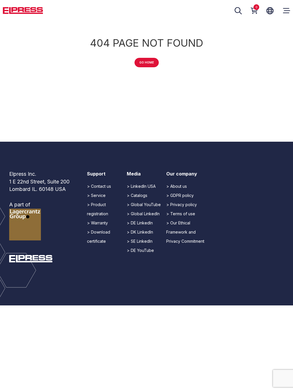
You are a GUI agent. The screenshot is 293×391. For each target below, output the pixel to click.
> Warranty (97, 222)
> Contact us (99, 186)
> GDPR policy (180, 195)
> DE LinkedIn (140, 222)
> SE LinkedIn (140, 241)
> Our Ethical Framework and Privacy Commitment (185, 232)
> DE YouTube (140, 250)
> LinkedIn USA (141, 186)
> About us (176, 186)
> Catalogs (137, 195)
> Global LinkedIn (143, 213)
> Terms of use (180, 213)
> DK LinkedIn (140, 232)
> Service (96, 195)
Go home (146, 62)
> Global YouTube (144, 204)
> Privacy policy (181, 204)
